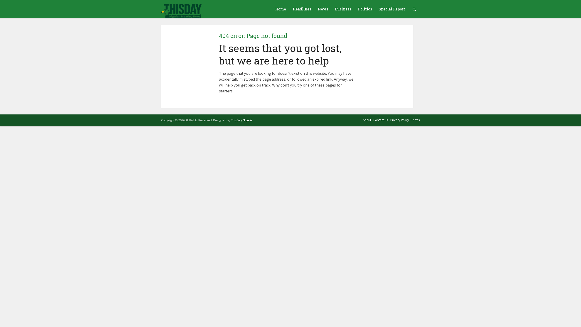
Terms (415, 120)
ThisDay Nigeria (242, 120)
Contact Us (380, 120)
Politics (365, 9)
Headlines (302, 9)
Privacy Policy (399, 120)
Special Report (392, 9)
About (367, 120)
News (323, 9)
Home (280, 9)
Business (343, 9)
